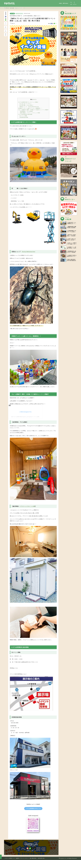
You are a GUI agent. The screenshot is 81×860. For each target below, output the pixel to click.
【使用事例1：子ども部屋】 (26, 111)
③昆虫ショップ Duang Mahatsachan (29, 106)
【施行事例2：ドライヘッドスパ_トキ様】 (30, 112)
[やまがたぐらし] (9, 3)
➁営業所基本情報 (24, 117)
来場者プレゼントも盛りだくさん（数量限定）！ (30, 108)
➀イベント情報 (23, 115)
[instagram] (27, 848)
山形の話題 (12, 13)
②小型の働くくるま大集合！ (27, 105)
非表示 (34, 99)
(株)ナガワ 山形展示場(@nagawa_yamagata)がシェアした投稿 (25, 416)
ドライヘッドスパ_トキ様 (27, 506)
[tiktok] (35, 848)
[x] (5, 18)
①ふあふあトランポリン (26, 103)
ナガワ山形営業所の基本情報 (25, 114)
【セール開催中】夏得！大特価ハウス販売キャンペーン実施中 (33, 109)
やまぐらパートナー (19, 13)
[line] (5, 20)
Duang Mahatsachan (28, 251)
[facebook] (5, 16)
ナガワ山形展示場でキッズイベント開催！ (28, 102)
